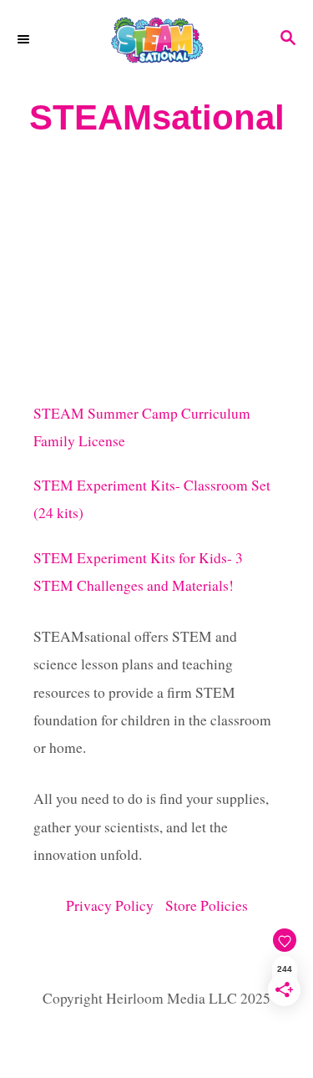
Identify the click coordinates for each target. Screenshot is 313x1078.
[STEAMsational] (156, 39)
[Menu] (25, 39)
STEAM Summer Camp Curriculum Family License (141, 427)
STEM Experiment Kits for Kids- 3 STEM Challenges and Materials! (138, 571)
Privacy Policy (115, 905)
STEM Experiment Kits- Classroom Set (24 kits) (151, 498)
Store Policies (206, 905)
